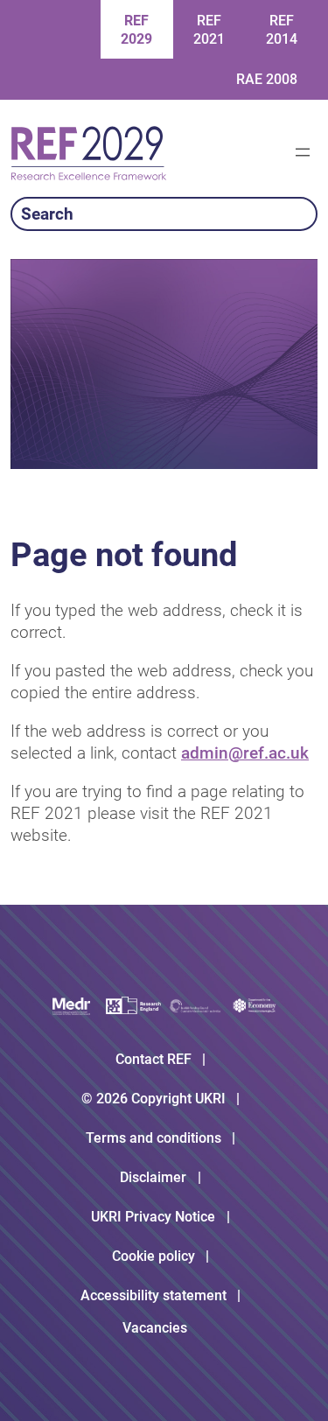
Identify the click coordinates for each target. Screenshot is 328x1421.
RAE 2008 (266, 79)
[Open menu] (302, 152)
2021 (209, 29)
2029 (136, 29)
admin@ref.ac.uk (245, 753)
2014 (281, 29)
